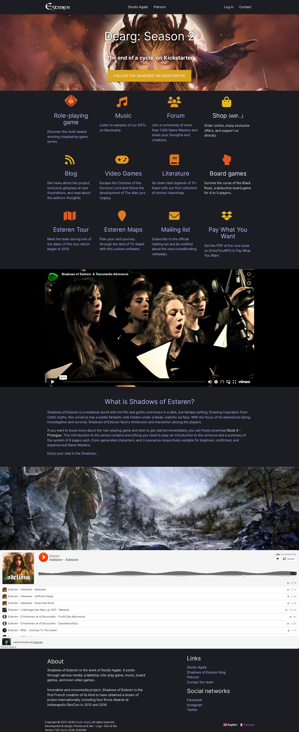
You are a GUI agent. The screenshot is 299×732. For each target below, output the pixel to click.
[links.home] (57, 7)
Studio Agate (138, 7)
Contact (245, 7)
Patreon (160, 7)
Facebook (194, 700)
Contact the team (200, 682)
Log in (229, 7)
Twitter (192, 710)
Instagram (194, 705)
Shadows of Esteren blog (206, 672)
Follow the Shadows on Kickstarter (149, 76)
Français (248, 724)
